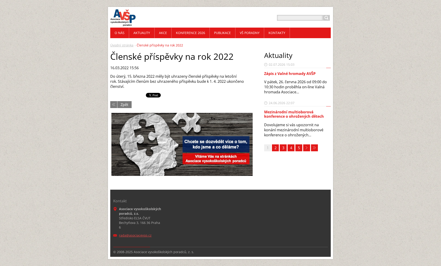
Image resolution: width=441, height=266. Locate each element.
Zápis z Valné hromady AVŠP (290, 73)
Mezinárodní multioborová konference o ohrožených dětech (294, 114)
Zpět (124, 104)
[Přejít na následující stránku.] (306, 147)
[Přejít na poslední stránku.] (314, 147)
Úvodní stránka (121, 45)
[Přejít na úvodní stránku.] (123, 23)
